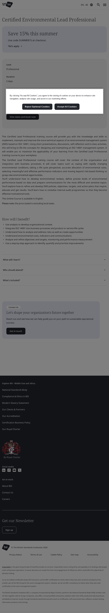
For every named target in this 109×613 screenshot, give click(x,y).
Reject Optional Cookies (37, 107)
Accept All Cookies (67, 107)
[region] (54, 101)
